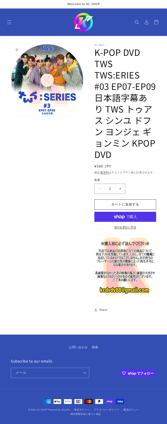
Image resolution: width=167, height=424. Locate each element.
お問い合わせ (78, 347)
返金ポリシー (81, 409)
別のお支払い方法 (125, 227)
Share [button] (103, 310)
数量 (97, 180)
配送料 (104, 172)
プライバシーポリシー (106, 409)
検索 (95, 347)
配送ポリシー (131, 409)
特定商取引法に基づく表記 (85, 413)
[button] (9, 22)
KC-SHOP (42, 409)
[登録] (84, 373)
